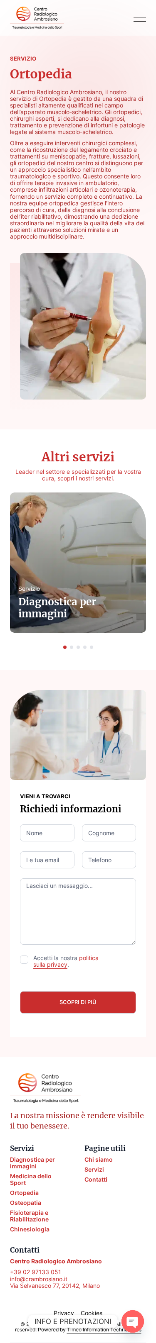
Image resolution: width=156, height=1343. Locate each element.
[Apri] (140, 18)
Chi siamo (98, 1159)
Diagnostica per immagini (32, 1163)
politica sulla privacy (66, 961)
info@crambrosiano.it (38, 1278)
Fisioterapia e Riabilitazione (29, 1216)
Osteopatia (25, 1202)
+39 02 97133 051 (35, 1271)
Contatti (95, 1179)
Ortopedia (24, 1192)
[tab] (65, 647)
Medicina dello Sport (31, 1179)
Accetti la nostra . (66, 961)
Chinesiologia (30, 1229)
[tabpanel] (78, 562)
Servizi (94, 1169)
